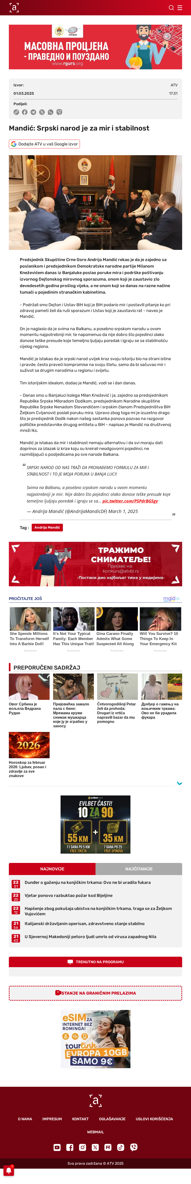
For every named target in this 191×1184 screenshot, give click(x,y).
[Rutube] (108, 1147)
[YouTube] (57, 1147)
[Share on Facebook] (25, 112)
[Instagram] (82, 1147)
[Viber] (133, 1147)
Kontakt (80, 1119)
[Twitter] (95, 1147)
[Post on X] (42, 112)
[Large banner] (95, 47)
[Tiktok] (120, 1147)
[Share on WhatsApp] (51, 112)
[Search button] (171, 8)
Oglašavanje (112, 1119)
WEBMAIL (95, 1132)
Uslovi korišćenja (154, 1119)
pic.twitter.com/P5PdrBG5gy (130, 501)
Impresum (52, 1119)
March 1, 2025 (123, 511)
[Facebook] (69, 1147)
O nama (25, 1119)
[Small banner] (95, 824)
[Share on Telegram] (33, 112)
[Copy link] (16, 112)
